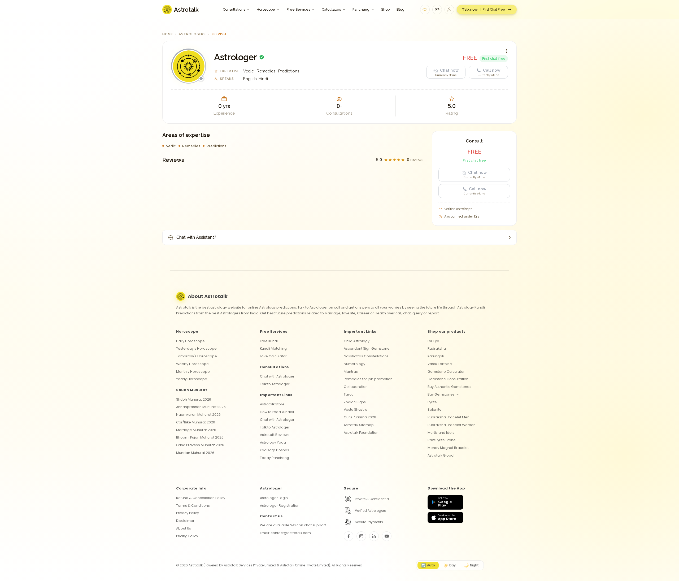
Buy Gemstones (441, 394)
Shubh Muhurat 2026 (193, 399)
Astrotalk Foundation (361, 432)
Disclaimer (185, 520)
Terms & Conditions (193, 505)
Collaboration (356, 386)
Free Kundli (269, 341)
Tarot (348, 394)
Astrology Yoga (273, 442)
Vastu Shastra (355, 409)
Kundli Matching (273, 348)
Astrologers (192, 34)
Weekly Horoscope (192, 364)
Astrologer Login (274, 498)
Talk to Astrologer (275, 384)
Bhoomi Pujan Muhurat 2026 (200, 437)
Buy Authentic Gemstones (449, 386)
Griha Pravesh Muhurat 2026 (200, 445)
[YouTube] (386, 536)
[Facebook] (348, 536)
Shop (385, 9)
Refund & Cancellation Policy (200, 498)
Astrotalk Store (272, 404)
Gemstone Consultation (448, 379)
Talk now (483, 9)
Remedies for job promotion (368, 379)
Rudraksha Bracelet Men (448, 417)
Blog (400, 9)
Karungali (436, 356)
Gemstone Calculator (446, 371)
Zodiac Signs (355, 402)
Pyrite (432, 402)
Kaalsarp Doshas (274, 450)
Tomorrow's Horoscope (196, 356)
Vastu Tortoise (440, 364)
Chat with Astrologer (277, 376)
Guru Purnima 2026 (360, 417)
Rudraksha (437, 348)
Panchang (360, 9)
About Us (183, 528)
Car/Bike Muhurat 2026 (195, 422)
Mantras (351, 371)
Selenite (435, 409)
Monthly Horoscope (193, 371)
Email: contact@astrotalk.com (285, 533)
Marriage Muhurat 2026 (196, 430)
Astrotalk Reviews (274, 434)
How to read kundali (277, 412)
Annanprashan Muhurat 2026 (201, 407)
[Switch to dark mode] (425, 9)
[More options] (507, 51)
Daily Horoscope (190, 341)
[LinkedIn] (374, 536)
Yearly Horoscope (191, 379)
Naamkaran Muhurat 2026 (198, 414)
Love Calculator (273, 356)
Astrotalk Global (441, 455)
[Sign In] (449, 9)
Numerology (354, 364)
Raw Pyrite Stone (442, 440)
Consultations (234, 9)
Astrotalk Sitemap (359, 425)
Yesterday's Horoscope (196, 348)
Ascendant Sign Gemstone (367, 348)
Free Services (298, 9)
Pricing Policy (187, 536)
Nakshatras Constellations (366, 356)
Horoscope (266, 9)
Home (167, 34)
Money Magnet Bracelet (448, 447)
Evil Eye (433, 341)
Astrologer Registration (279, 505)
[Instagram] (361, 536)
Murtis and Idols (441, 432)
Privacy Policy (187, 513)
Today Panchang (274, 458)
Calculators (331, 9)
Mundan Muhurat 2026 (195, 452)
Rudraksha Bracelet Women (452, 425)
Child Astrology (356, 341)
